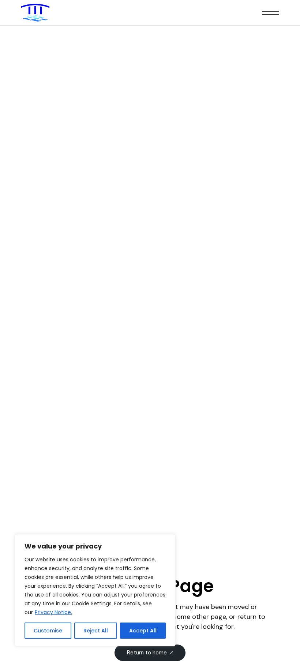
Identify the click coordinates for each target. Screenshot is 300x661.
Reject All (95, 630)
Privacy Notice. (53, 612)
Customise (48, 630)
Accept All (143, 630)
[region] (95, 590)
